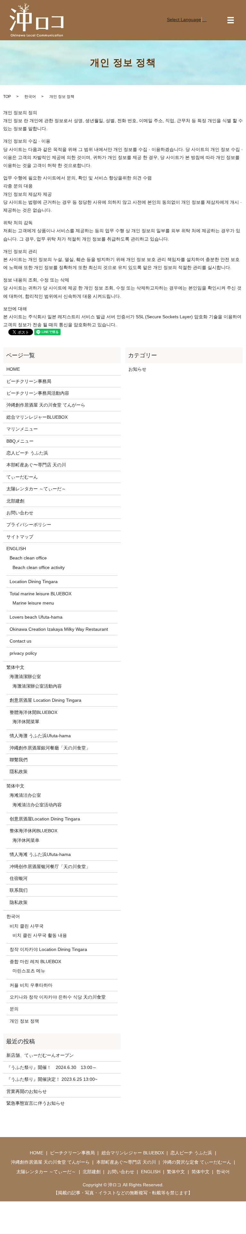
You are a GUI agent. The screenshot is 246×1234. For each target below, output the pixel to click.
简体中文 (15, 785)
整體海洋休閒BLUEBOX (33, 712)
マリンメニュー (22, 428)
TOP (7, 96)
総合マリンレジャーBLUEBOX (37, 417)
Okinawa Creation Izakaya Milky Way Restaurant (59, 629)
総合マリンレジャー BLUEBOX (133, 1152)
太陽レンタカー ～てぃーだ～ (36, 488)
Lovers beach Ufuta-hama (36, 617)
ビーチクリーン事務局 (28, 381)
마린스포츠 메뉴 (28, 970)
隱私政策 (19, 771)
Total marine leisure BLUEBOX (40, 593)
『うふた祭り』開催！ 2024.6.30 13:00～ (51, 1067)
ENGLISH (16, 548)
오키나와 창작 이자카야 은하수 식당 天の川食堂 (58, 997)
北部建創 (15, 500)
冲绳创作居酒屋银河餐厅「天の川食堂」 (50, 866)
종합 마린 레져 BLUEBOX (35, 961)
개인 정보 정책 (24, 1021)
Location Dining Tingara (34, 581)
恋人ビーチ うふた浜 (27, 452)
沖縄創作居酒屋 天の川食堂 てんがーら (45, 404)
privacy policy (23, 653)
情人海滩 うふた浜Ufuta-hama (40, 854)
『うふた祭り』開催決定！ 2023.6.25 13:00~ (51, 1079)
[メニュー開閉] (230, 20)
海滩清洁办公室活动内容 (37, 804)
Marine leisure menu (33, 602)
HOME (13, 369)
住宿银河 (19, 878)
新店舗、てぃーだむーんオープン (40, 1055)
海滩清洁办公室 (25, 795)
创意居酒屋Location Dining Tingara (45, 818)
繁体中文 (15, 667)
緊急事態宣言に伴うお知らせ (35, 1103)
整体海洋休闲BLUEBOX (33, 830)
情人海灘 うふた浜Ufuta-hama (40, 735)
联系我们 (19, 890)
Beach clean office (28, 557)
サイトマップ (19, 536)
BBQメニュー (20, 441)
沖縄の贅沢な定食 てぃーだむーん (197, 1162)
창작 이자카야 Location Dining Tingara (48, 949)
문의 (14, 1008)
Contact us (20, 641)
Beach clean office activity (38, 567)
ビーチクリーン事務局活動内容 (37, 393)
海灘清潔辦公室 (25, 676)
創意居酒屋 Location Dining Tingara (45, 700)
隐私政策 (19, 902)
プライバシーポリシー (28, 524)
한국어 (30, 96)
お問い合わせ (19, 512)
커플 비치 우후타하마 (31, 985)
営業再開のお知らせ (26, 1091)
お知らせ (137, 369)
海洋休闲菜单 (25, 840)
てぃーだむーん (22, 476)
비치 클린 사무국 (27, 926)
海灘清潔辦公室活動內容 (37, 686)
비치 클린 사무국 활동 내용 (39, 935)
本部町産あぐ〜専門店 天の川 (36, 464)
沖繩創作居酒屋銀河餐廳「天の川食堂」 (50, 747)
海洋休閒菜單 (25, 721)
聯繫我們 (19, 759)
